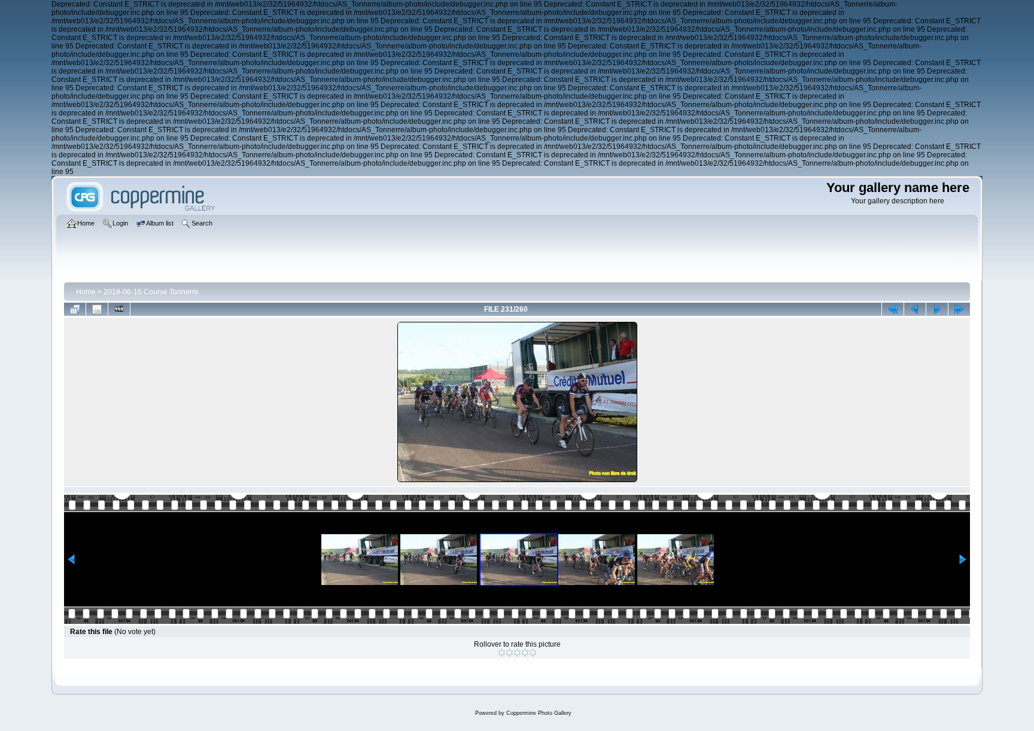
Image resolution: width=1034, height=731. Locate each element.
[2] (509, 652)
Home (86, 292)
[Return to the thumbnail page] (75, 309)
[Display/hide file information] (97, 309)
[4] (525, 652)
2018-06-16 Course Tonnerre (151, 292)
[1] (502, 652)
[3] (517, 652)
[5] (533, 652)
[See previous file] (915, 309)
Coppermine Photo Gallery (538, 713)
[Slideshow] (119, 309)
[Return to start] (893, 309)
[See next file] (937, 309)
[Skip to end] (959, 309)
